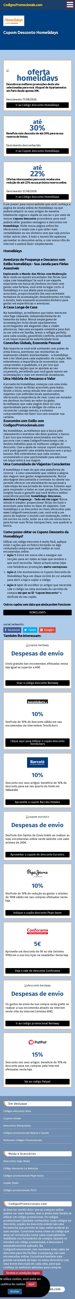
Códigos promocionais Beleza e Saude (26, 1132)
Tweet (31, 630)
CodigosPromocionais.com (22, 5)
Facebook (13, 630)
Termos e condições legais (23, 1273)
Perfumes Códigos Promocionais (22, 1140)
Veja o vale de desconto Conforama (37, 970)
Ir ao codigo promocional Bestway (37, 1023)
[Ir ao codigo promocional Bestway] (37, 985)
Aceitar (14, 1291)
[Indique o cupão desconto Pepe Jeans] (37, 873)
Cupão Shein (11, 1183)
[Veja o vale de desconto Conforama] (37, 931)
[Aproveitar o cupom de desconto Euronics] (37, 816)
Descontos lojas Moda (16, 1161)
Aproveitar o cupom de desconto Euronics (37, 854)
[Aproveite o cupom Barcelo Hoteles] (37, 762)
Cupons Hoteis (12, 1118)
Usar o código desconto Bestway (37, 683)
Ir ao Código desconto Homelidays (37, 105)
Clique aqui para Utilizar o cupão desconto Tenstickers (37, 742)
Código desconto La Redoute (20, 1168)
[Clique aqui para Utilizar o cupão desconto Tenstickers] (37, 701)
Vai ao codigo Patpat (37, 1081)
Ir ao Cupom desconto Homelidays (37, 151)
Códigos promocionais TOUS (20, 1190)
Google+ (48, 630)
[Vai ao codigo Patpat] (37, 1042)
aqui (31, 1284)
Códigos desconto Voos (17, 1111)
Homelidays (37, 612)
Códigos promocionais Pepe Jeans (23, 1175)
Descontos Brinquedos (17, 1125)
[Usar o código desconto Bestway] (37, 645)
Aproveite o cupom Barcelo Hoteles (37, 802)
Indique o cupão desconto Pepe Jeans (37, 912)
